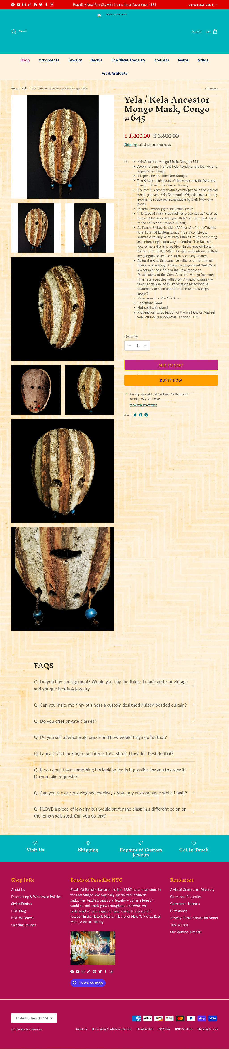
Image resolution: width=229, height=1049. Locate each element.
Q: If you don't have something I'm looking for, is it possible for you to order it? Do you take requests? (110, 773)
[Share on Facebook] (140, 415)
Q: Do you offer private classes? (65, 721)
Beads (96, 60)
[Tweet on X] (135, 415)
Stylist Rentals (21, 904)
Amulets (161, 60)
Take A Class (179, 925)
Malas (203, 60)
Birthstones (178, 911)
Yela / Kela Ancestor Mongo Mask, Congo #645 (59, 88)
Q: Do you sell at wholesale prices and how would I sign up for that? (100, 737)
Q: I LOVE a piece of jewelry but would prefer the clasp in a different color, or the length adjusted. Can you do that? (110, 812)
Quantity (131, 336)
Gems (183, 60)
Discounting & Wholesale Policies (36, 897)
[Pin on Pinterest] (146, 415)
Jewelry (75, 60)
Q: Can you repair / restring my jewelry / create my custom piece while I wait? (110, 792)
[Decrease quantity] (128, 345)
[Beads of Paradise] (114, 31)
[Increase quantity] (146, 345)
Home (14, 88)
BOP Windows (22, 918)
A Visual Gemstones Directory (192, 889)
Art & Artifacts (114, 73)
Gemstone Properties (185, 897)
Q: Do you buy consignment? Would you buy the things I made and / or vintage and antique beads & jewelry (111, 685)
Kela (24, 88)
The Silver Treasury (128, 60)
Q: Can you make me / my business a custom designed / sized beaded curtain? (110, 704)
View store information (143, 405)
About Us (18, 889)
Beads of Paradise (31, 1029)
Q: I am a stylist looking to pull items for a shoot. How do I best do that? (104, 753)
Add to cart (171, 365)
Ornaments (49, 60)
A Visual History (92, 922)
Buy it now (171, 380)
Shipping (130, 145)
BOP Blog (18, 911)
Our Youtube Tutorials (186, 932)
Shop (25, 60)
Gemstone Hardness (185, 904)
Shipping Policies (23, 925)
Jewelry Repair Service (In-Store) (194, 918)
